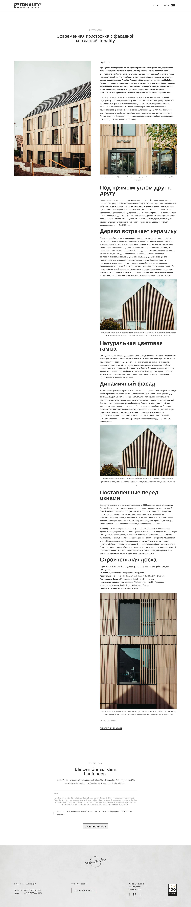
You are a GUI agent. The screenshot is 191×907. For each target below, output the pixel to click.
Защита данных (135, 887)
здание (166, 104)
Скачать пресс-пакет (108, 721)
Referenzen (95, 30)
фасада (138, 272)
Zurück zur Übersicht (111, 728)
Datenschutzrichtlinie (121, 804)
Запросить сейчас (84, 891)
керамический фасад (123, 541)
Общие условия (135, 889)
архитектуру (133, 92)
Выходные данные (136, 884)
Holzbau (131, 247)
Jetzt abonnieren (95, 826)
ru (154, 5)
